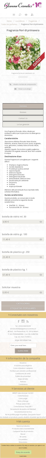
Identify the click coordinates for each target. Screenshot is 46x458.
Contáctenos (23, 384)
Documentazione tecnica (23, 412)
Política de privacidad (23, 376)
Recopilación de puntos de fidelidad (23, 409)
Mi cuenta (23, 437)
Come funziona (23, 396)
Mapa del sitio (23, 379)
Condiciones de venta (23, 374)
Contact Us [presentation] (23, 118)
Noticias (23, 382)
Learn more (23, 456)
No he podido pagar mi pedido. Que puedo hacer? (23, 415)
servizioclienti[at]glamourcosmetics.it (23, 329)
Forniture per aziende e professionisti (23, 371)
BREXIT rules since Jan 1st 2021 (23, 393)
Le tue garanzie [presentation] (23, 124)
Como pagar (23, 398)
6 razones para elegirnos (23, 366)
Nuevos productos (23, 426)
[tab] (23, 106)
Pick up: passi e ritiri (23, 404)
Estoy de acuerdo (23, 452)
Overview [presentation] (23, 106)
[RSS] (27, 321)
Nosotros (23, 363)
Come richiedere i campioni (23, 368)
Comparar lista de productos (23, 431)
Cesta (26, 15)
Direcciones (23, 442)
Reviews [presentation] (23, 112)
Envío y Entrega (23, 401)
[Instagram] (23, 321)
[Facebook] (18, 321)
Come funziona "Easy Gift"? (23, 406)
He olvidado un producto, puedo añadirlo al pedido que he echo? (23, 417)
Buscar (23, 434)
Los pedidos (23, 439)
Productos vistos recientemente (23, 429)
